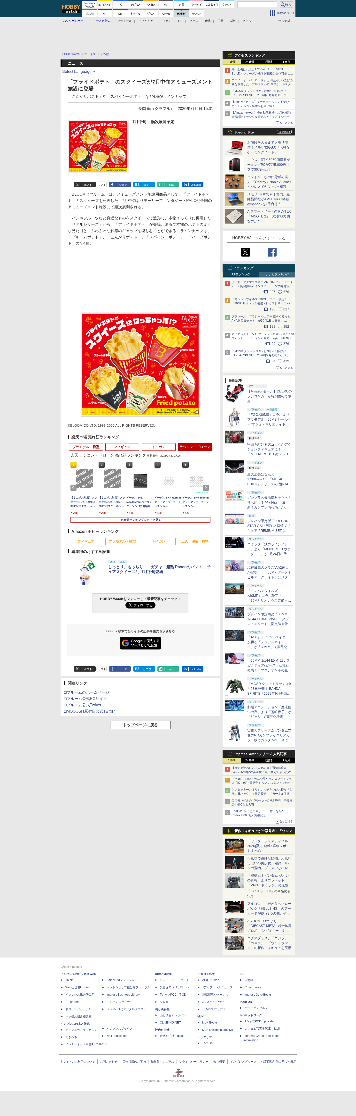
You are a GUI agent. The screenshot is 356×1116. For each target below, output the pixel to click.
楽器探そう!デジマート (175, 987)
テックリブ (204, 1037)
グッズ (193, 21)
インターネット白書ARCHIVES (86, 1044)
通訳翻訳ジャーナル (215, 994)
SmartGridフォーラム (120, 980)
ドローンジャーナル (78, 1009)
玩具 (208, 21)
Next (206, 488)
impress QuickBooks (258, 994)
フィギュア (146, 21)
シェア (123, 184)
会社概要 (219, 1061)
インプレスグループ (243, 1061)
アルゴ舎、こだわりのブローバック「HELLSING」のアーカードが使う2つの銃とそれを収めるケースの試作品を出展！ (269, 913)
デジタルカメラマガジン (81, 1030)
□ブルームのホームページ (86, 692)
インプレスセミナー (120, 1002)
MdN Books (209, 1022)
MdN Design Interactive (217, 1030)
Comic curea (253, 987)
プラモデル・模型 (86, 447)
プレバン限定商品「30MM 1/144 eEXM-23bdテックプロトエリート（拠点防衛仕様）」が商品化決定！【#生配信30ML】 (268, 623)
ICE (242, 974)
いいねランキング (277, 274)
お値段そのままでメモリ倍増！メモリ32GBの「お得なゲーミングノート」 (268, 147)
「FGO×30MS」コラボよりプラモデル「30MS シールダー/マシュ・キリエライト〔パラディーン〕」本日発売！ (269, 424)
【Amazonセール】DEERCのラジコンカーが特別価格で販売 (269, 396)
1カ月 (286, 62)
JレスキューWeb (213, 1002)
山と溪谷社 (162, 1009)
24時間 (250, 62)
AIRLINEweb (210, 980)
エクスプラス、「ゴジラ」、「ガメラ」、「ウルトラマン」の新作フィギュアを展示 (269, 943)
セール (247, 21)
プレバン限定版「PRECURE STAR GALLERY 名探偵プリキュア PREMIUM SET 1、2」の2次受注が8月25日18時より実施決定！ (269, 530)
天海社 (249, 980)
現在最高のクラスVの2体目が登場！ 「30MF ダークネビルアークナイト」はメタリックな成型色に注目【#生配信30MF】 (269, 577)
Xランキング (244, 268)
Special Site (244, 132)
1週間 (268, 62)
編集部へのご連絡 (162, 1061)
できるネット (74, 1037)
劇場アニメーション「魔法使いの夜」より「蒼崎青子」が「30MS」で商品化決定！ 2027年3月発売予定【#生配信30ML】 (269, 716)
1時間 (232, 62)
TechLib (207, 1043)
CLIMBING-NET (170, 1022)
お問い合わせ (108, 1061)
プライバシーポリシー (193, 1061)
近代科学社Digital (171, 1036)
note (171, 184)
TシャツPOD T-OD (173, 994)
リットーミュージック (174, 980)
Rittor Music (163, 974)
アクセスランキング (249, 55)
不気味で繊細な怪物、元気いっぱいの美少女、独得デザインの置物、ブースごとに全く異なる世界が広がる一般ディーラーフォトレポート (269, 868)
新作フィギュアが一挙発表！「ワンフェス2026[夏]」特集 (263, 832)
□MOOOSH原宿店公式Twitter (89, 711)
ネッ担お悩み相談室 (78, 1016)
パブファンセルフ (256, 1008)
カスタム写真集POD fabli (262, 1028)
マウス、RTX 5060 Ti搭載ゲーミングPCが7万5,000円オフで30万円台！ (268, 164)
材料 (233, 21)
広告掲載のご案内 (134, 1061)
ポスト (88, 184)
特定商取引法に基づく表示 (278, 1061)
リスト (102, 184)
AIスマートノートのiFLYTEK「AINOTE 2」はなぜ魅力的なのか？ (269, 216)
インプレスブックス (120, 1028)
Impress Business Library (123, 994)
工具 (220, 21)
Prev (74, 488)
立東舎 (164, 1002)
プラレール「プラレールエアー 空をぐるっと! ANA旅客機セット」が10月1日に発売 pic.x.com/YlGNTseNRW (261, 320)
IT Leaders (72, 1002)
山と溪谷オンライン (173, 1015)
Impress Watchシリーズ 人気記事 (260, 754)
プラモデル (124, 21)
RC (180, 21)
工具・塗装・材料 (195, 541)
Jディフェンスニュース (217, 987)
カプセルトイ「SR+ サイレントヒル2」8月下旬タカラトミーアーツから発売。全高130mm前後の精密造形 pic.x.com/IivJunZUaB (263, 338)
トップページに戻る (140, 725)
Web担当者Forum (77, 987)
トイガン (165, 21)
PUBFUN (246, 1002)
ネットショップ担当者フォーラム (128, 987)
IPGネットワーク (251, 1015)
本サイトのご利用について (77, 1061)
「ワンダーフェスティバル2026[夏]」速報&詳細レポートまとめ (268, 846)
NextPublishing (117, 1036)
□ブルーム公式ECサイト (85, 699)
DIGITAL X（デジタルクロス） (126, 1009)
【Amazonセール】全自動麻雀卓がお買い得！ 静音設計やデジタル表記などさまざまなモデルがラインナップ (263, 117)
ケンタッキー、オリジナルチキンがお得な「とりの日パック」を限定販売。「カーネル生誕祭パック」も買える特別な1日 (262, 794)
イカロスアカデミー (215, 1009)
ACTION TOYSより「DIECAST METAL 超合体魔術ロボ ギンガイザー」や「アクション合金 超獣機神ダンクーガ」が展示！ (269, 930)
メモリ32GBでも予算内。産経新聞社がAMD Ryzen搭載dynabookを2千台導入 (268, 199)
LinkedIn (196, 184)
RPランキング (241, 274)
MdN (200, 1016)
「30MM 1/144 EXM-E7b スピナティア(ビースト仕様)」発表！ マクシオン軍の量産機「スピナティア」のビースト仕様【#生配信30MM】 (269, 670)
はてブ (147, 184)
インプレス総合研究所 (79, 994)
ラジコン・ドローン (195, 447)
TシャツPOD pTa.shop (260, 1021)
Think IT (70, 980)
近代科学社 (162, 1030)
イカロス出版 (206, 974)
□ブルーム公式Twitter (82, 705)
